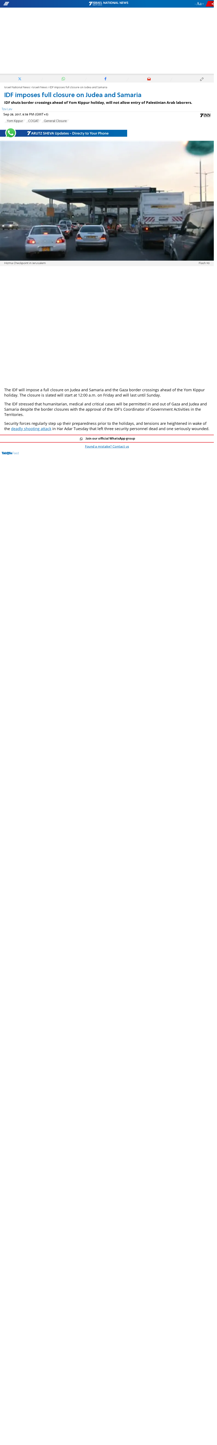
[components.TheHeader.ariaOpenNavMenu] (34, 4)
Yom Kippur (15, 121)
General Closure (55, 121)
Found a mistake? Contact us (107, 446)
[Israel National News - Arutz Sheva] (108, 4)
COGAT (33, 121)
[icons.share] (210, 4)
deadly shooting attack (31, 428)
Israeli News (39, 87)
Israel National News (17, 87)
